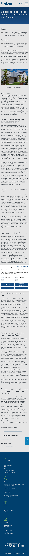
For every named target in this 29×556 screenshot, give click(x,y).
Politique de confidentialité (22, 266)
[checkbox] (2, 277)
